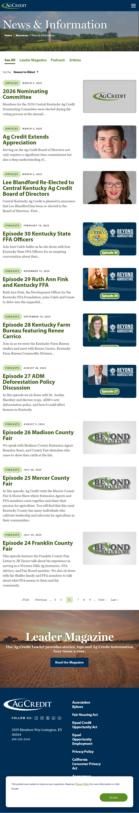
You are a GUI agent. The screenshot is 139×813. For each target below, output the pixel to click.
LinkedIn (53, 718)
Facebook (36, 718)
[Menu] (133, 5)
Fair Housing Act (85, 714)
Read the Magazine (69, 662)
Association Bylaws (81, 704)
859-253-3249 (21, 739)
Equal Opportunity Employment (82, 739)
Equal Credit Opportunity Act (84, 724)
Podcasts (12, 469)
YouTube (59, 718)
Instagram (42, 718)
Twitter (47, 718)
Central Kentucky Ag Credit (14, 5)
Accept (113, 797)
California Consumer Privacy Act (86, 763)
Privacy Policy (82, 784)
